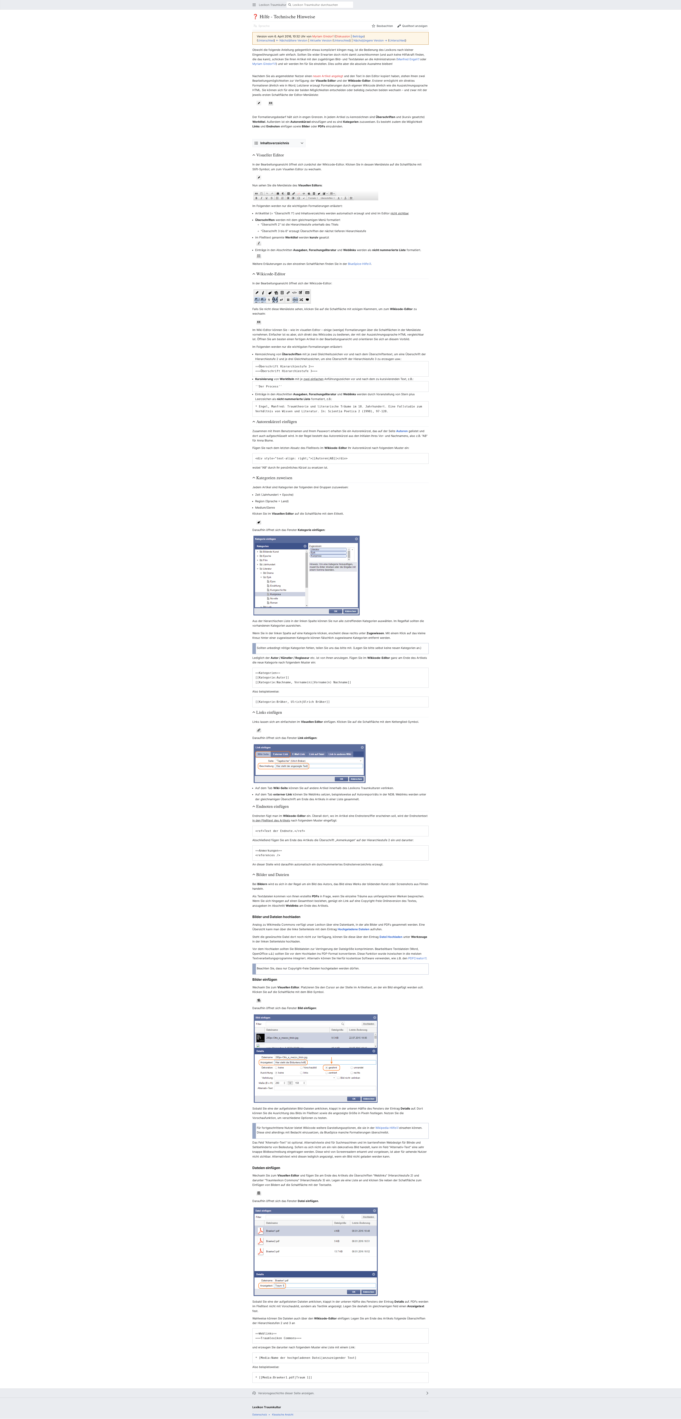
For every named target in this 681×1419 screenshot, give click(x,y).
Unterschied (266, 40)
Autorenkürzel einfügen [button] (276, 421)
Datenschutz (259, 1414)
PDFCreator (416, 958)
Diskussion (343, 36)
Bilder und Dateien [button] (272, 874)
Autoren (402, 431)
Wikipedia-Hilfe (385, 1128)
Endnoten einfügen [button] (272, 806)
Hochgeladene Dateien (353, 929)
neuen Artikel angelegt (328, 76)
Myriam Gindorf (263, 64)
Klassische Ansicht (282, 1414)
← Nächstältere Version (291, 40)
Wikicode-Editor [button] (270, 274)
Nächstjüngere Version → (370, 40)
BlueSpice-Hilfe (358, 264)
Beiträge (358, 36)
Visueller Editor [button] (270, 155)
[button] (254, 5)
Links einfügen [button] (269, 712)
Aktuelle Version (321, 40)
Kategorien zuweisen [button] (274, 477)
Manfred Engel (407, 59)
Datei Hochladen (391, 937)
